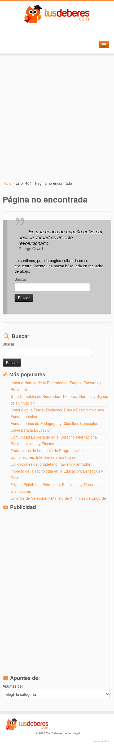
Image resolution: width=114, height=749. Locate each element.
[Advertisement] (57, 118)
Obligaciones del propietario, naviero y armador (50, 464)
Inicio (7, 183)
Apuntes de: (13, 686)
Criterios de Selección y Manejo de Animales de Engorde (58, 498)
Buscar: (21, 279)
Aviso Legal (72, 733)
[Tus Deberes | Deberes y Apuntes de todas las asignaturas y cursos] (57, 14)
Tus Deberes (54, 733)
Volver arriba (101, 741)
